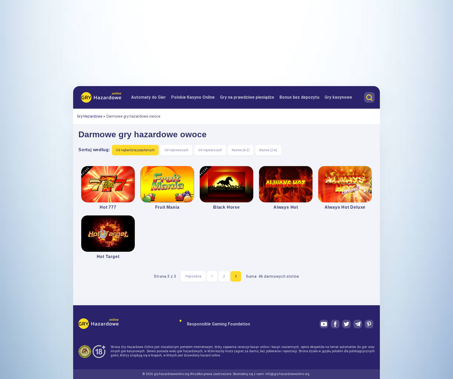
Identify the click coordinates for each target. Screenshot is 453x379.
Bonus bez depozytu (299, 97)
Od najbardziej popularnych (135, 150)
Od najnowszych (176, 150)
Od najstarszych (210, 150)
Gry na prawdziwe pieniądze (247, 97)
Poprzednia (193, 276)
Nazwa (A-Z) (241, 150)
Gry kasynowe (338, 97)
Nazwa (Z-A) (268, 150)
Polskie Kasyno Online (193, 97)
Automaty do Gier (148, 97)
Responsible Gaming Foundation (218, 324)
